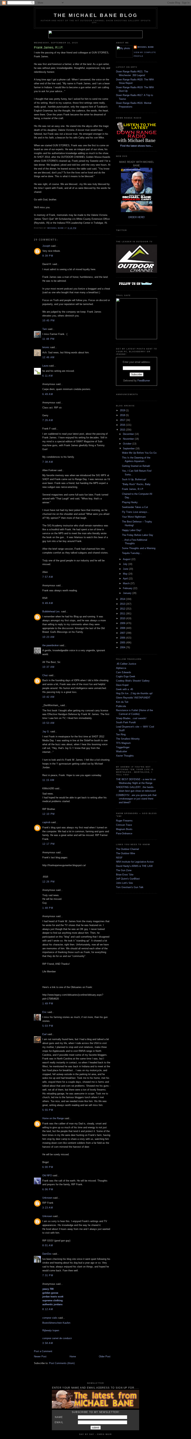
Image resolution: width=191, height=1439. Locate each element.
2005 (123, 642)
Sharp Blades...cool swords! (131, 718)
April (126, 578)
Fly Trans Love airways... (135, 512)
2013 (123, 603)
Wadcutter (121, 751)
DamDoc (47, 1253)
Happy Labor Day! (131, 530)
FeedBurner (143, 380)
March (126, 583)
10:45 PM (48, 320)
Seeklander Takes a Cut (135, 507)
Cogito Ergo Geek (125, 676)
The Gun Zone (123, 870)
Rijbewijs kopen (50, 1330)
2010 (123, 618)
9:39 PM (47, 255)
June (126, 568)
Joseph (46, 245)
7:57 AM (47, 576)
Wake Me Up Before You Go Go (139, 452)
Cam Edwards (123, 672)
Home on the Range (53, 1118)
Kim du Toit (122, 702)
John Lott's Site (124, 883)
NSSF (119, 857)
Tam (44, 329)
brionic (45, 347)
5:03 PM (47, 1025)
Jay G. (46, 731)
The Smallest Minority (128, 738)
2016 (123, 424)
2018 (123, 415)
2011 (123, 613)
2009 (123, 623)
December (129, 434)
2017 (123, 420)
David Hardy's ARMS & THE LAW (134, 866)
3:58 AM (47, 1343)
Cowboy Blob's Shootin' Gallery (133, 680)
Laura (45, 365)
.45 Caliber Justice (126, 663)
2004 (123, 647)
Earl (44, 1034)
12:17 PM (48, 843)
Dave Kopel (122, 685)
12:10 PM (48, 814)
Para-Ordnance (124, 833)
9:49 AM (47, 603)
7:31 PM (47, 1275)
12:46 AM (48, 357)
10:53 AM (48, 723)
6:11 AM (47, 375)
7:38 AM (47, 462)
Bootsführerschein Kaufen (56, 1322)
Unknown (47, 1197)
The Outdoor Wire (125, 853)
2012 (123, 608)
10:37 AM (48, 667)
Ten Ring (121, 734)
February (128, 588)
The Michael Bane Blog (96, 15)
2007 (123, 632)
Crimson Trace (124, 825)
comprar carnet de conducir (57, 1338)
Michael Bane (145, 47)
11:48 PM (48, 339)
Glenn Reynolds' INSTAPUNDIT (133, 697)
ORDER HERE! (136, 217)
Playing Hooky (130, 502)
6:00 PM (47, 1167)
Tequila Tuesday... (132, 553)
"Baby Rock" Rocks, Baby (136, 484)
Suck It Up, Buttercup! (134, 479)
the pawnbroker (50, 645)
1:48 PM (47, 907)
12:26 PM (48, 881)
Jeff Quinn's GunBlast (128, 878)
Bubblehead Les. (51, 611)
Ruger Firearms (124, 820)
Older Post (104, 1356)
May (125, 573)
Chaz (45, 675)
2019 (123, 410)
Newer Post (40, 1356)
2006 (123, 637)
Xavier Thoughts (125, 755)
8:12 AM (47, 1309)
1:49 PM (47, 1003)
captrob (46, 822)
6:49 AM (47, 394)
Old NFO (47, 1175)
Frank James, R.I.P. (133, 489)
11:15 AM (48, 780)
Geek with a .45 (124, 689)
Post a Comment (43, 1351)
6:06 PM (47, 1189)
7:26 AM (47, 420)
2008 (123, 628)
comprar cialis (49, 1317)
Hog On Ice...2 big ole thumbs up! (134, 693)
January (127, 593)
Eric (44, 1012)
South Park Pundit (126, 722)
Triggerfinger (122, 747)
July (125, 564)
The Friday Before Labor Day (137, 535)
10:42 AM (48, 696)
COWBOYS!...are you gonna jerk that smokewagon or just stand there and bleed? (136, 799)
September (129, 448)
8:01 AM (47, 1245)
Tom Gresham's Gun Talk (129, 887)
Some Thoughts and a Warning (138, 548)
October (127, 443)
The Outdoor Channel (127, 849)
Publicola (121, 706)
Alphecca (121, 668)
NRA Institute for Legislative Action (135, 861)
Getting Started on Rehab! (136, 466)
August (127, 559)
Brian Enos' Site (124, 874)
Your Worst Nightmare (134, 516)
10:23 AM (48, 637)
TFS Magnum (123, 743)
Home (73, 1356)
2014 (123, 599)
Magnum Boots (124, 829)
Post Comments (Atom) (62, 1363)
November (129, 438)
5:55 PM (47, 1110)
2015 (123, 429)
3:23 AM (47, 1207)
